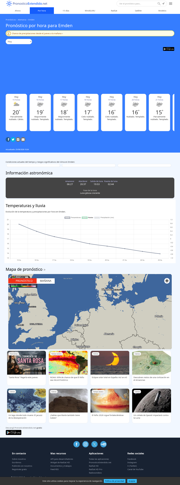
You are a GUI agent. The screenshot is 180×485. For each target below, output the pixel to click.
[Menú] (170, 3)
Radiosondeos (95, 472)
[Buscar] (159, 4)
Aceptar (132, 481)
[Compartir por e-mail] (23, 139)
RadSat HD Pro (95, 469)
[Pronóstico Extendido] (27, 3)
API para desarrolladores (61, 459)
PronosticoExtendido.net (100, 462)
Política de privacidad (114, 481)
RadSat (114, 10)
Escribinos (16, 462)
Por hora (42, 10)
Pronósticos (11, 19)
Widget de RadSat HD (60, 462)
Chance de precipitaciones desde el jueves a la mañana (37, 33)
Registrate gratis (19, 469)
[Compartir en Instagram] (18, 139)
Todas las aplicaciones (99, 459)
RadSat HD (94, 465)
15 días (66, 10)
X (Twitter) (132, 465)
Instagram (132, 462)
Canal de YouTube (135, 469)
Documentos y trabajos (61, 465)
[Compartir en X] (13, 139)
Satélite (138, 10)
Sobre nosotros (19, 459)
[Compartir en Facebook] (8, 139)
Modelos (162, 10)
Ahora (17, 10)
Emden (31, 19)
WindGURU (90, 10)
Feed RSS (54, 469)
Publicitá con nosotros (22, 465)
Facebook (131, 459)
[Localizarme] (163, 4)
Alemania (22, 19)
